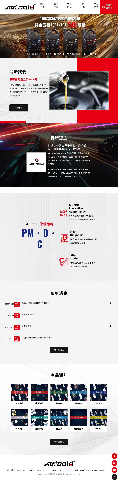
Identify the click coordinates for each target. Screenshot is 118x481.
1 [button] (46, 53)
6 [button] (64, 53)
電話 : (32, 470)
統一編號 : (11, 470)
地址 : (76, 470)
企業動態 (16, 327)
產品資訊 (16, 304)
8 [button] (70, 53)
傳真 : (54, 470)
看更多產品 (59, 442)
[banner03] (59, 34)
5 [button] (60, 53)
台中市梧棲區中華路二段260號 (93, 470)
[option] (59, 34)
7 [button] (67, 53)
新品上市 (16, 316)
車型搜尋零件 (109, 6)
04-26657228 (42, 470)
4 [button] (57, 53)
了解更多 (19, 108)
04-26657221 (64, 470)
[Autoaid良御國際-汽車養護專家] (20, 7)
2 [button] (50, 53)
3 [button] (53, 53)
